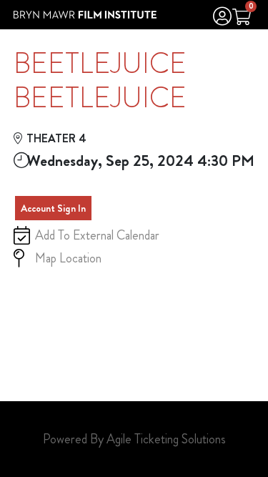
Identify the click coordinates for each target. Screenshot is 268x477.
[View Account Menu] (222, 18)
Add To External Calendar (97, 235)
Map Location (68, 258)
